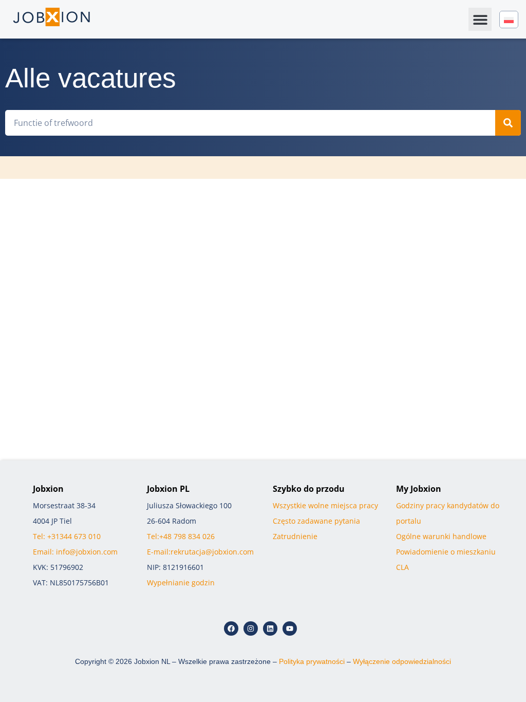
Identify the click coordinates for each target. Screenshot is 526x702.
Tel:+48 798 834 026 (181, 536)
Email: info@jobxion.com (75, 552)
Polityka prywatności (312, 661)
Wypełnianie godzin (181, 582)
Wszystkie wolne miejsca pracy (325, 505)
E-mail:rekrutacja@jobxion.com (200, 552)
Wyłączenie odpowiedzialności (402, 661)
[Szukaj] (508, 123)
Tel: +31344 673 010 (67, 536)
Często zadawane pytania (316, 521)
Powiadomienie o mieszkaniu (446, 552)
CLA (402, 567)
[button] (480, 19)
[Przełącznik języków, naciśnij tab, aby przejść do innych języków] (508, 19)
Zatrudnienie (295, 536)
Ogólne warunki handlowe (441, 536)
